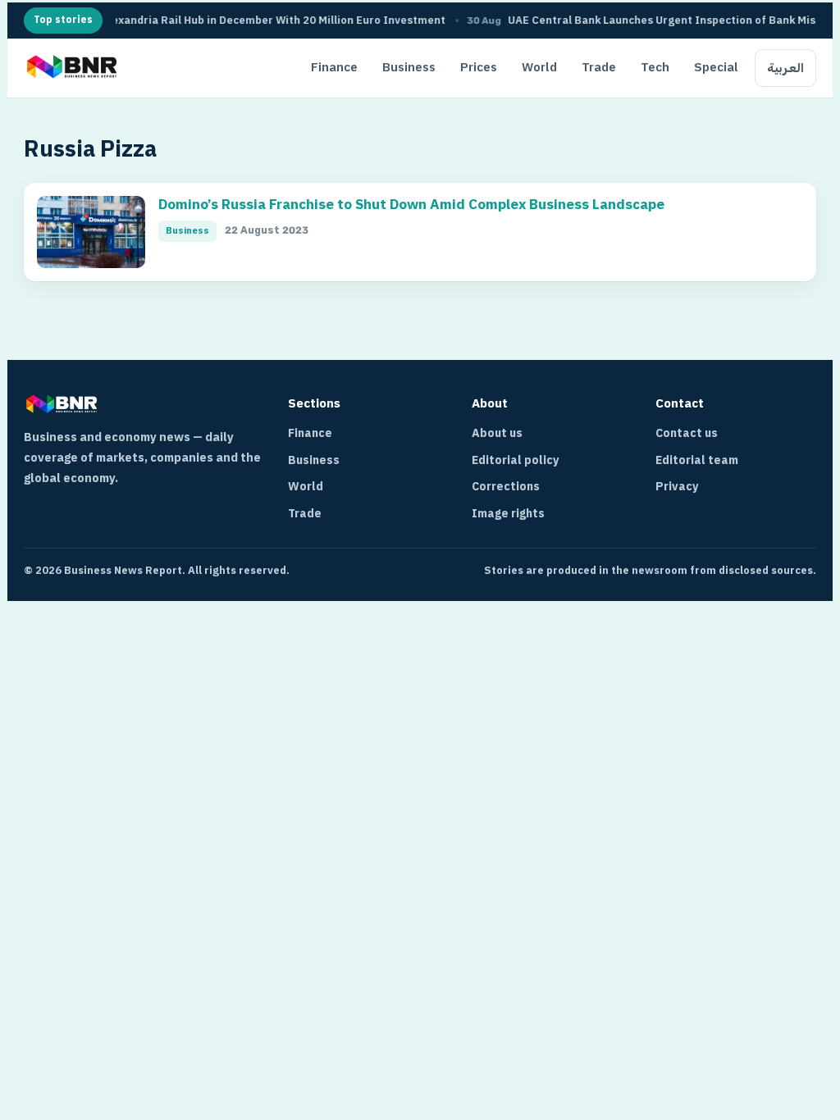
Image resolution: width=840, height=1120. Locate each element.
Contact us (686, 433)
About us (497, 433)
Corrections (506, 486)
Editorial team (696, 460)
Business (409, 67)
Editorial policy (515, 460)
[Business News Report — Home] (70, 68)
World (539, 67)
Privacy (677, 486)
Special (716, 67)
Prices (478, 67)
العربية (785, 68)
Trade (599, 67)
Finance (334, 67)
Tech (655, 67)
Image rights (508, 513)
